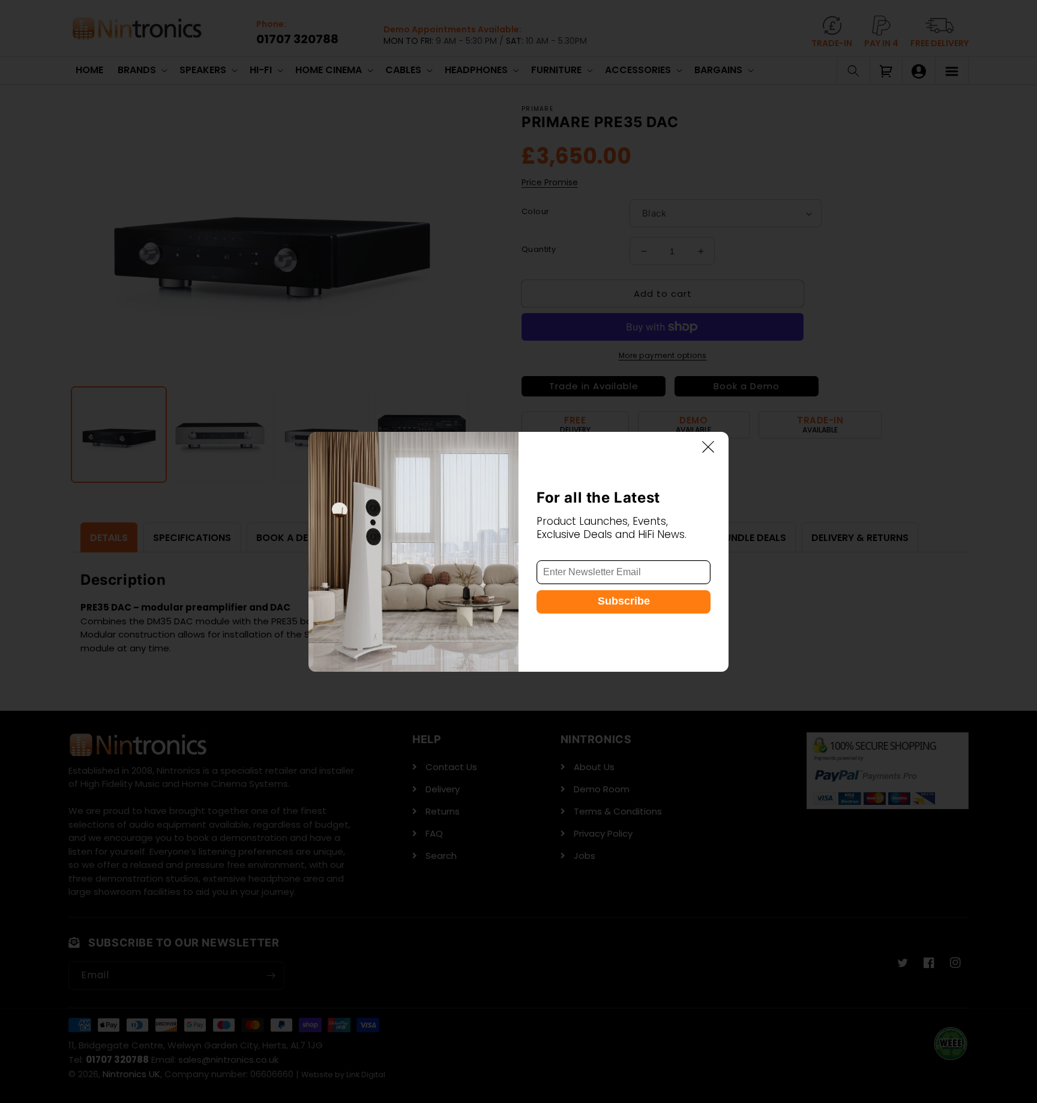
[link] (413, 552)
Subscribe (624, 601)
